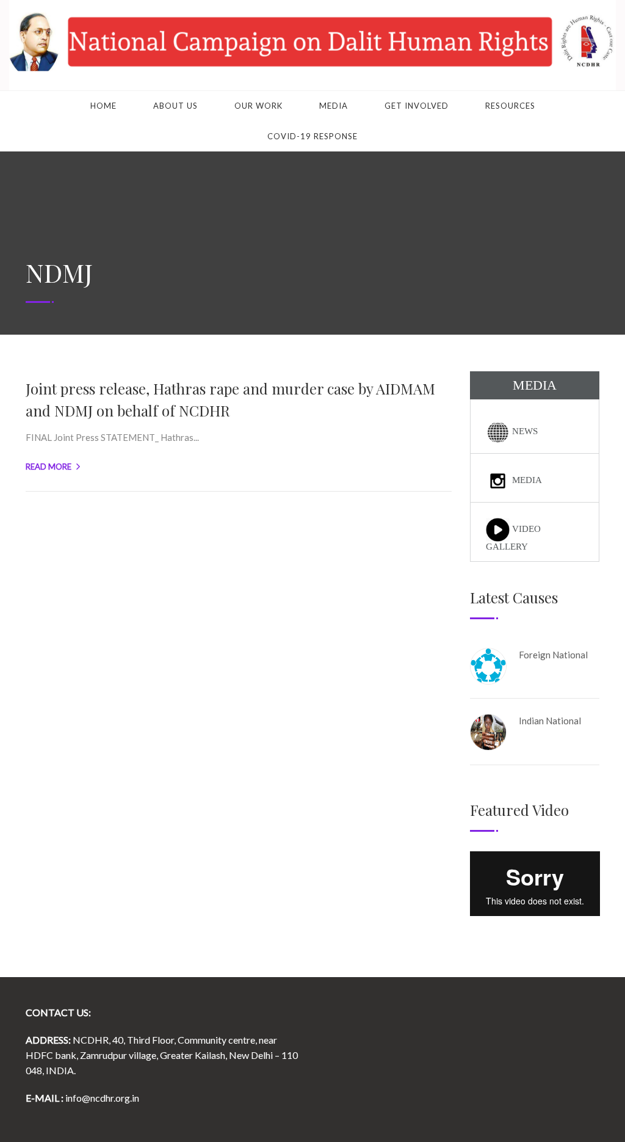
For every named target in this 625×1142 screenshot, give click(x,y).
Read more (48, 466)
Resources (510, 106)
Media (333, 106)
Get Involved (417, 106)
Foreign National (553, 654)
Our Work (258, 106)
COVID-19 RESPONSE (312, 136)
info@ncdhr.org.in (102, 1098)
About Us (175, 106)
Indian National (550, 720)
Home (103, 106)
